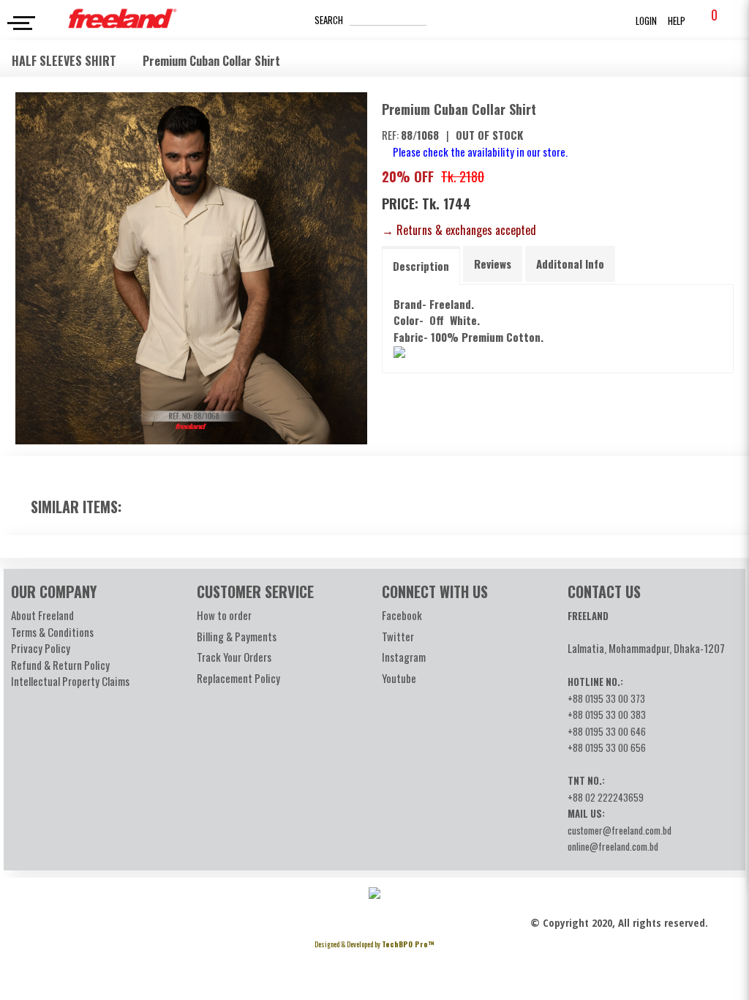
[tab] (421, 265)
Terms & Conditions (52, 632)
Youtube (399, 678)
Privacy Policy (40, 648)
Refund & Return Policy (60, 665)
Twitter (398, 636)
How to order (224, 615)
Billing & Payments (236, 636)
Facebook (402, 615)
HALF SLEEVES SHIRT (65, 61)
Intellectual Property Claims (70, 681)
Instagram (404, 657)
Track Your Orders (234, 657)
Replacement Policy (238, 678)
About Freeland (42, 615)
